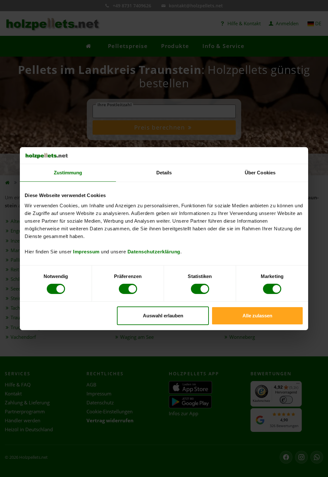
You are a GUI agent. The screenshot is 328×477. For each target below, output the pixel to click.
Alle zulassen (257, 315)
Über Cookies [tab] (260, 172)
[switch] (128, 289)
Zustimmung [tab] (68, 172)
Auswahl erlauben (163, 315)
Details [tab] (164, 172)
